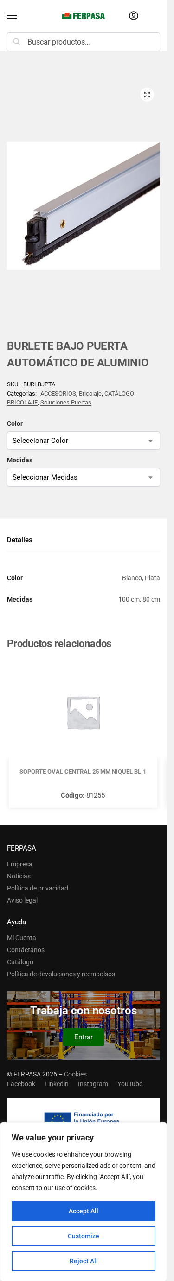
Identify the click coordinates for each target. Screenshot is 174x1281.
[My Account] (133, 16)
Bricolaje (90, 393)
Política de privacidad (37, 888)
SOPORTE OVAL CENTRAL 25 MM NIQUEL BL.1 (82, 771)
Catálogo (20, 962)
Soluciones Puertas (65, 402)
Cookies (75, 1074)
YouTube (129, 1084)
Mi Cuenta (21, 938)
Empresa (19, 864)
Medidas (19, 460)
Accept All (83, 1211)
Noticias (19, 876)
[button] (147, 95)
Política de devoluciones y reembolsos (61, 974)
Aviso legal (22, 900)
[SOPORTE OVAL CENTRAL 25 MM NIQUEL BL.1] (83, 712)
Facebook (21, 1084)
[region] (83, 1201)
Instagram (93, 1084)
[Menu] (21, 16)
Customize (83, 1236)
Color (15, 423)
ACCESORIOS (58, 393)
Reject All (84, 1261)
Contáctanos (26, 950)
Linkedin (57, 1084)
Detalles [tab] (19, 540)
